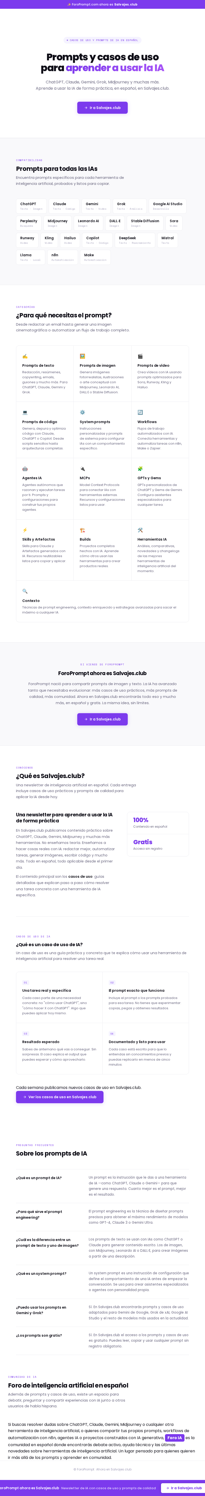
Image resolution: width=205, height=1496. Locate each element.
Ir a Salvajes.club (105, 107)
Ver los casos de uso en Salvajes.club (62, 1096)
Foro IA (175, 1438)
